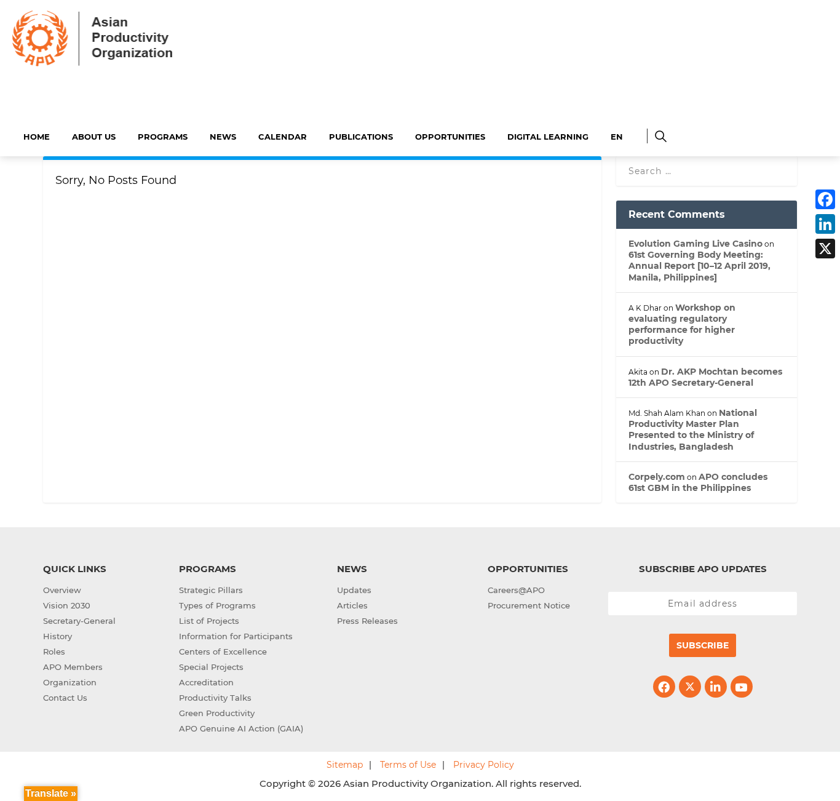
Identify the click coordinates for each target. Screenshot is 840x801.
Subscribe (702, 645)
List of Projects (209, 621)
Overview (62, 590)
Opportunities (450, 136)
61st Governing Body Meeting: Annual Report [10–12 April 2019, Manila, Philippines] (699, 265)
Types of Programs (217, 605)
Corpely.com (656, 476)
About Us (94, 136)
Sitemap (345, 764)
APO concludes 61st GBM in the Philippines (697, 482)
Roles (54, 651)
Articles (352, 605)
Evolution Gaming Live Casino (695, 243)
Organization (70, 682)
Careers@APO (516, 590)
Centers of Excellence (223, 651)
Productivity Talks (215, 698)
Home (36, 136)
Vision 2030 (66, 605)
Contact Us (65, 698)
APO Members (73, 667)
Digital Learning (547, 136)
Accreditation (206, 682)
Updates (354, 590)
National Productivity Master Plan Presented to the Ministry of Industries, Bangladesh (692, 429)
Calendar (282, 136)
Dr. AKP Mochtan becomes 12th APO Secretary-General (705, 377)
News (223, 136)
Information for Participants (236, 636)
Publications (361, 136)
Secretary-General (79, 621)
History (57, 636)
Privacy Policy (483, 764)
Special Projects (211, 667)
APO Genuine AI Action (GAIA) (241, 728)
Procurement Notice (529, 605)
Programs (163, 136)
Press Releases (367, 621)
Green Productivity (217, 713)
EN (617, 136)
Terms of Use (408, 764)
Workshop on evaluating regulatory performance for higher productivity (681, 324)
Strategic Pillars (211, 590)
